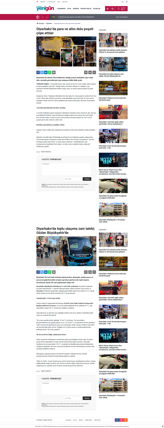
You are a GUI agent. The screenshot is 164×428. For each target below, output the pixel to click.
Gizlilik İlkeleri (88, 420)
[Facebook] (38, 72)
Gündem (76, 8)
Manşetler (42, 1)
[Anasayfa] (37, 1)
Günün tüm (122, 17)
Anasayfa (41, 23)
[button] (86, 72)
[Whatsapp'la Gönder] (49, 72)
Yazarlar (96, 8)
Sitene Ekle (64, 1)
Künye (75, 420)
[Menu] (107, 8)
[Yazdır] (54, 72)
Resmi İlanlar (86, 8)
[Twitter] (42, 72)
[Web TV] (123, 1)
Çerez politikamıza (119, 426)
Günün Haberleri (51, 1)
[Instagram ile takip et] (121, 420)
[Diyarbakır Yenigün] (45, 8)
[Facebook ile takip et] (117, 420)
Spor (69, 8)
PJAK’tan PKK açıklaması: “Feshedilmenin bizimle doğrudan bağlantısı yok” (80, 17)
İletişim (81, 420)
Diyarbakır (61, 8)
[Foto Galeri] (127, 1)
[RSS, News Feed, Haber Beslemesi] (125, 420)
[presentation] (42, 17)
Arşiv (58, 1)
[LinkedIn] (45, 72)
